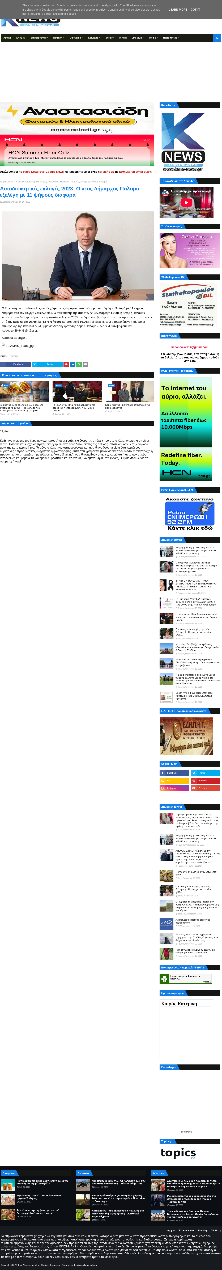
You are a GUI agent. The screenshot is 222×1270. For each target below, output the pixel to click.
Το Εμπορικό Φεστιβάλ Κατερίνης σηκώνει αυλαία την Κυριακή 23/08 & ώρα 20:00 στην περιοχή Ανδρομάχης (196, 602)
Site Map (202, 1230)
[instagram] (174, 788)
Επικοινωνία (186, 1230)
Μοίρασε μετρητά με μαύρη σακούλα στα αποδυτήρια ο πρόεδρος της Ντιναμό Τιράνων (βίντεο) (191, 1198)
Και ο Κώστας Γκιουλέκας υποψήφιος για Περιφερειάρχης (127, 406)
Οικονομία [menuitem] (75, 37)
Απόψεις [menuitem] (20, 37)
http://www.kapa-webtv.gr (85, 1265)
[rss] (174, 781)
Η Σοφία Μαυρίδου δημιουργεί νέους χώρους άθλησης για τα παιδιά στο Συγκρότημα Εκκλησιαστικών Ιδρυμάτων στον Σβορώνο (198, 679)
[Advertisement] (111, 67)
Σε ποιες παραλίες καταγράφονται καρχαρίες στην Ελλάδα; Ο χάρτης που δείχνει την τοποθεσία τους (197, 937)
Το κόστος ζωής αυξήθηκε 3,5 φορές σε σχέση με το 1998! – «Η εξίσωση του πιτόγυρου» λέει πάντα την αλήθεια (21, 407)
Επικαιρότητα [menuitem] (38, 37)
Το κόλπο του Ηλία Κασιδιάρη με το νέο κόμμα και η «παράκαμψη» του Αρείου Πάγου (74, 407)
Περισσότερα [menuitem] (170, 37)
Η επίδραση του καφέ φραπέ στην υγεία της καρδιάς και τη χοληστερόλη (42, 1182)
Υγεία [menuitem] (109, 37)
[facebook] (174, 773)
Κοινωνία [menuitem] (93, 37)
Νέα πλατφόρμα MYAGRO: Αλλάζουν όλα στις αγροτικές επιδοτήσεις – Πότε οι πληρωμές (119, 1182)
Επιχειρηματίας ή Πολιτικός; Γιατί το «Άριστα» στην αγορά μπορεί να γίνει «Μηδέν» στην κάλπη (196, 550)
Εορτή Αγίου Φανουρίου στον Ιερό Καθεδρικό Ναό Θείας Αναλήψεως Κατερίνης (194, 695)
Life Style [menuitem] (137, 37)
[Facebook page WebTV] (205, 796)
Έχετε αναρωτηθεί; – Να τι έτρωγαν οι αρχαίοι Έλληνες (39, 1197)
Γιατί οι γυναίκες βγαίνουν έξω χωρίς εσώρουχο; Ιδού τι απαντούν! (195, 951)
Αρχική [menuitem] (7, 37)
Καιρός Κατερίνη (179, 1003)
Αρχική (171, 1230)
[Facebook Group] (174, 796)
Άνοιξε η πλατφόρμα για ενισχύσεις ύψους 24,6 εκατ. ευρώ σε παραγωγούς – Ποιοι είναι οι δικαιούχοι (119, 1198)
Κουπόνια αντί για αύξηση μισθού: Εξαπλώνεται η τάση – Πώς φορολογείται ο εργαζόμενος (198, 662)
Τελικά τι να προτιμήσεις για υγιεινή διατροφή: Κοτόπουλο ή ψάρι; (38, 1212)
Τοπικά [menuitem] (123, 37)
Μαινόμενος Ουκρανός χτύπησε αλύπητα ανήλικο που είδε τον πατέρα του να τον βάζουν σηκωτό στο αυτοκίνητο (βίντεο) (196, 567)
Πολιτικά (19, 182)
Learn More (178, 9)
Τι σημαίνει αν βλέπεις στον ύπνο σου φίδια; (196, 873)
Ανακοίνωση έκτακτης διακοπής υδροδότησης (193, 921)
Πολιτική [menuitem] (57, 37)
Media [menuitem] (152, 37)
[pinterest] (205, 781)
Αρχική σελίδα (6, 182)
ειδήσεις (108, 171)
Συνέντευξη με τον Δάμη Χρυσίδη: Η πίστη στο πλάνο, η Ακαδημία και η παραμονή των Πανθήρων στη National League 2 (193, 1183)
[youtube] (205, 788)
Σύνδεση (216, 1230)
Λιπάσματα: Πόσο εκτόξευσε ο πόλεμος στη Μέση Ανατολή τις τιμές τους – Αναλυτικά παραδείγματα (118, 1213)
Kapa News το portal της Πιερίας (33, 1265)
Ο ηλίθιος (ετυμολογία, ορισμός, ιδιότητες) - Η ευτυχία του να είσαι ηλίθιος (194, 632)
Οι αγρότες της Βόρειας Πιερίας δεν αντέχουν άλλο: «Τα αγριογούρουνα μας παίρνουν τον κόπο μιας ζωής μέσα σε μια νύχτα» (197, 906)
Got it (195, 9)
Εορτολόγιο (186, 1131)
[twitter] (205, 773)
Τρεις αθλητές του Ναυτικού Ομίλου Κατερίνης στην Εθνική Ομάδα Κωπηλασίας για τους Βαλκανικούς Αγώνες (193, 1214)
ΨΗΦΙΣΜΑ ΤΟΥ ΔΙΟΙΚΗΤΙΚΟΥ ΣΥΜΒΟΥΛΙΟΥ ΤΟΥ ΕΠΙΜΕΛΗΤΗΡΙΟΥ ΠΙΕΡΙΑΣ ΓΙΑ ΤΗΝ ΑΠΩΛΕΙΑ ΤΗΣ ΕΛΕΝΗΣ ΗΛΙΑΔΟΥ (197, 585)
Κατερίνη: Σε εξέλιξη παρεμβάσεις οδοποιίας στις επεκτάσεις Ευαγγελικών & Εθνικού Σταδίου (197, 647)
